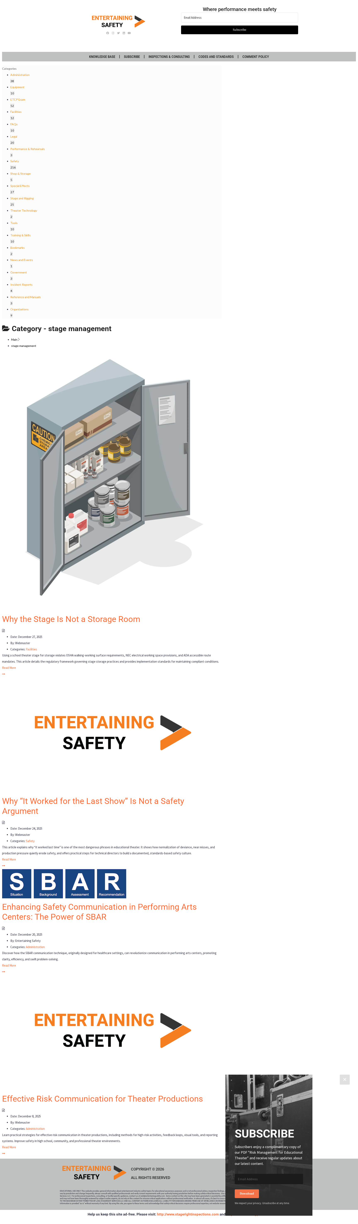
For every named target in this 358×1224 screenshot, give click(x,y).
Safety (30, 841)
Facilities (31, 649)
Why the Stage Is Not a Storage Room (71, 619)
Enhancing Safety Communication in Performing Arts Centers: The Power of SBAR (99, 912)
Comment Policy (255, 57)
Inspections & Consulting (169, 57)
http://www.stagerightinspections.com (188, 1214)
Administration (35, 947)
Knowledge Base (102, 57)
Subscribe (132, 57)
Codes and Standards (216, 57)
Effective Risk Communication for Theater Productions (102, 1099)
